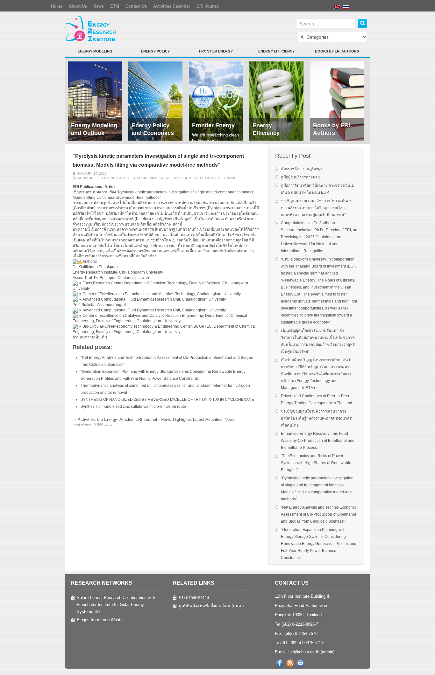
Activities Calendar (171, 6)
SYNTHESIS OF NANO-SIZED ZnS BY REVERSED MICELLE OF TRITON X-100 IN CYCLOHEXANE (167, 399)
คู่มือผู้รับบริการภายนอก (300, 177)
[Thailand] (347, 11)
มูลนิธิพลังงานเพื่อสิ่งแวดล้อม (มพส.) (211, 605)
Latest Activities (209, 178)
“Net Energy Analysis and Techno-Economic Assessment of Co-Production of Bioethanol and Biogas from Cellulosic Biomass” (319, 514)
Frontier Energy (216, 51)
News (98, 6)
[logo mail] (300, 663)
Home (56, 6)
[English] (338, 11)
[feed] (290, 663)
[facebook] (280, 663)
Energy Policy (155, 51)
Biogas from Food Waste (100, 619)
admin (327, 652)
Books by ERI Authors (337, 51)
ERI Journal (208, 6)
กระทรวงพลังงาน (194, 597)
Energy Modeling (95, 51)
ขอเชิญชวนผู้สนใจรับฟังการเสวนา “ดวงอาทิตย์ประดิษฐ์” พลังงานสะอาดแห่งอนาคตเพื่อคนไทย (316, 418)
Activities (87, 178)
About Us (78, 6)
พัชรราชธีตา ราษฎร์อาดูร (302, 169)
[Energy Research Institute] (91, 28)
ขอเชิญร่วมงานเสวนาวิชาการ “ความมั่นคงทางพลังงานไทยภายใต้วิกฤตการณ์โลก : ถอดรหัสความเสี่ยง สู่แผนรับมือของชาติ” (316, 207)
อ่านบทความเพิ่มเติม (90, 337)
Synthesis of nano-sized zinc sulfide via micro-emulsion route (133, 406)
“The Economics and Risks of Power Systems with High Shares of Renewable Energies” (316, 463)
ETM (114, 6)
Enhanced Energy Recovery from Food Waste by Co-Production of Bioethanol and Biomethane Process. (317, 440)
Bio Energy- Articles (116, 178)
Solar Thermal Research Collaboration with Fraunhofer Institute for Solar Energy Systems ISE (116, 604)
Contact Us (136, 6)
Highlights (182, 178)
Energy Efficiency (276, 51)
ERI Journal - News (154, 178)
